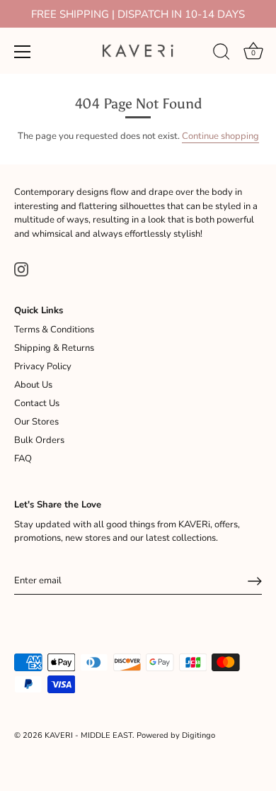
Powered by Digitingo (176, 735)
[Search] (221, 53)
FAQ (23, 458)
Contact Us (36, 403)
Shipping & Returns (54, 348)
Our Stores (36, 421)
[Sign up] (255, 581)
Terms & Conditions (54, 329)
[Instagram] (21, 268)
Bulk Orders (39, 440)
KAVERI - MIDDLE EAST (88, 735)
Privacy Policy (42, 366)
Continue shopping (220, 136)
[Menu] (22, 51)
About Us (33, 384)
